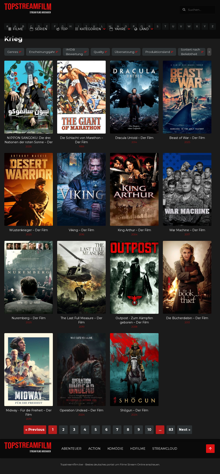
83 (171, 430)
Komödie (115, 449)
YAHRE (120, 29)
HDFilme (137, 449)
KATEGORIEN (90, 29)
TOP (64, 29)
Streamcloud (164, 449)
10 (149, 430)
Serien (41, 29)
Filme (18, 29)
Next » (184, 430)
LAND (144, 29)
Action (94, 449)
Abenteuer (71, 449)
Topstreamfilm (69, 464)
